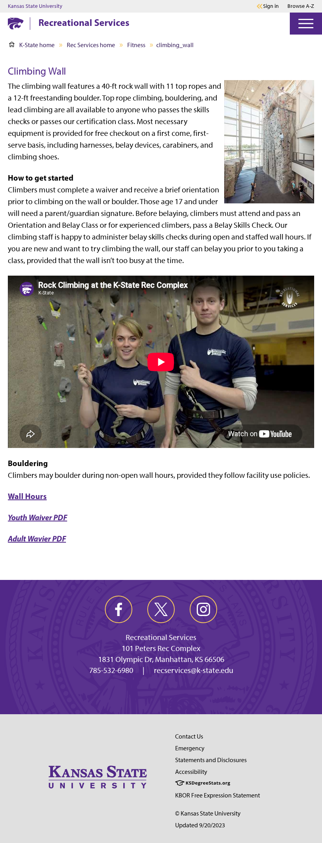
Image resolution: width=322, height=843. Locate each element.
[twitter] (161, 609)
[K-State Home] (16, 23)
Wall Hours (27, 496)
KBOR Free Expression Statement (217, 795)
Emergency (190, 748)
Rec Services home (91, 45)
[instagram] (203, 609)
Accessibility (191, 771)
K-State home (37, 45)
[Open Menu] (306, 24)
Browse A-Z (300, 6)
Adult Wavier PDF (37, 538)
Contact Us (189, 736)
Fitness (136, 45)
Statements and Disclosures (211, 760)
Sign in (271, 6)
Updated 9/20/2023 (200, 825)
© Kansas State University (208, 813)
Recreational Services (83, 22)
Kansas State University (35, 6)
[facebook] (118, 609)
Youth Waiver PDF (37, 517)
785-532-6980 (111, 670)
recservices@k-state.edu (193, 670)
